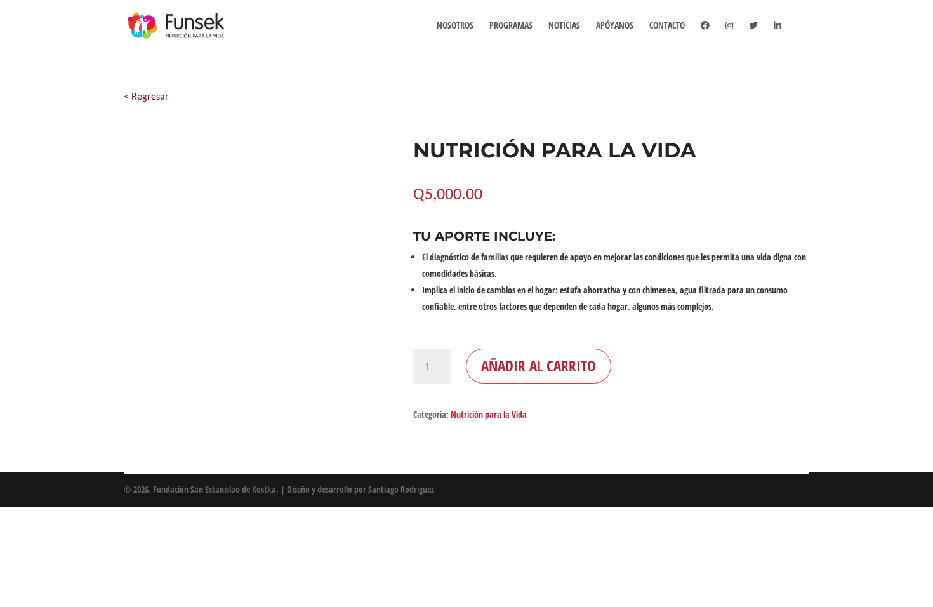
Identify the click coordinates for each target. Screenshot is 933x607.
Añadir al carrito (538, 366)
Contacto (667, 26)
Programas (511, 26)
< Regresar (146, 97)
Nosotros (455, 26)
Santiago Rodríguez (401, 489)
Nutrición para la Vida (489, 414)
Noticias (564, 26)
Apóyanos (614, 26)
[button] (249, 266)
